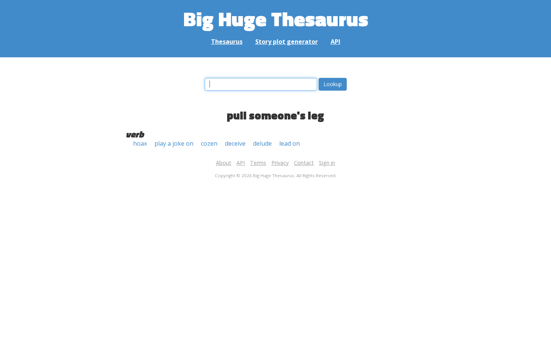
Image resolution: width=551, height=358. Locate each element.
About (223, 162)
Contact (304, 162)
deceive (235, 143)
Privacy (280, 162)
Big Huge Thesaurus (275, 18)
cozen (209, 143)
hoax (140, 143)
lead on (289, 143)
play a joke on (173, 143)
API (335, 41)
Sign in (327, 162)
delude (262, 143)
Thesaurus (227, 41)
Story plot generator (286, 41)
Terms (258, 162)
